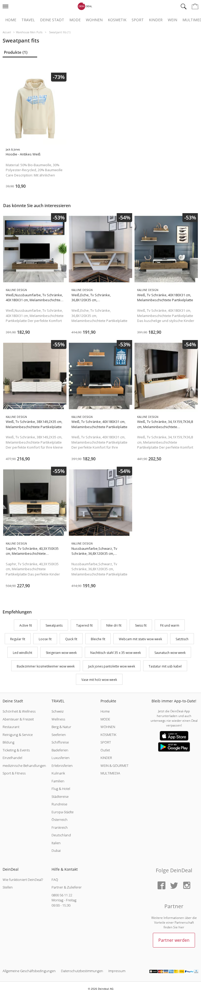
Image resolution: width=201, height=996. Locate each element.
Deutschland (61, 835)
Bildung (8, 742)
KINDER (106, 757)
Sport (138, 20)
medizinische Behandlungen (24, 765)
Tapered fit (84, 625)
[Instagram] (187, 886)
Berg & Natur (61, 726)
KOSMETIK (108, 734)
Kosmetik (117, 20)
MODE (105, 719)
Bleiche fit (98, 639)
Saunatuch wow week (170, 652)
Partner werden (173, 940)
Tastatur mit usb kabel (165, 666)
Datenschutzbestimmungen (82, 970)
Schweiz (58, 711)
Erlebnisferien (62, 765)
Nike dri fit (113, 625)
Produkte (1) (15, 52)
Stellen (8, 887)
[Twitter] (174, 886)
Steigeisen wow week (61, 652)
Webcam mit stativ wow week (140, 639)
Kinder (156, 20)
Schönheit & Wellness (19, 711)
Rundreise (59, 804)
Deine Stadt (52, 20)
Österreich (60, 819)
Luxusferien (61, 757)
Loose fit (45, 639)
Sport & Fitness (14, 773)
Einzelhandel (12, 757)
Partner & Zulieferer (67, 887)
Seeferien (59, 734)
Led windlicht (22, 652)
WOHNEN (107, 726)
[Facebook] (161, 886)
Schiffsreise (60, 742)
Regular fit (17, 639)
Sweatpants (54, 625)
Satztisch (182, 639)
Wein (172, 20)
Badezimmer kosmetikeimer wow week (46, 666)
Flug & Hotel (61, 788)
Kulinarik (58, 773)
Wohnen (94, 20)
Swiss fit (141, 625)
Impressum (116, 970)
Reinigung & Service (18, 734)
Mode (75, 20)
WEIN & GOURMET (114, 765)
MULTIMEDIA (110, 773)
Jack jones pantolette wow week (111, 666)
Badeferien (60, 750)
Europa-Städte (63, 812)
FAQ (55, 879)
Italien (56, 843)
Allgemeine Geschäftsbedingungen (29, 970)
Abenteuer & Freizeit (18, 719)
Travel (28, 20)
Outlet (105, 750)
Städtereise (60, 796)
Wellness (58, 719)
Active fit (25, 625)
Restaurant (11, 726)
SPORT (105, 742)
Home (10, 20)
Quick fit (71, 639)
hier (181, 927)
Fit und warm (169, 625)
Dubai (56, 850)
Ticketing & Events (16, 750)
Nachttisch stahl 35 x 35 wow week (115, 652)
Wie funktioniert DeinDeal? (23, 879)
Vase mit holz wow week (99, 680)
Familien (58, 781)
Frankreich (60, 827)
